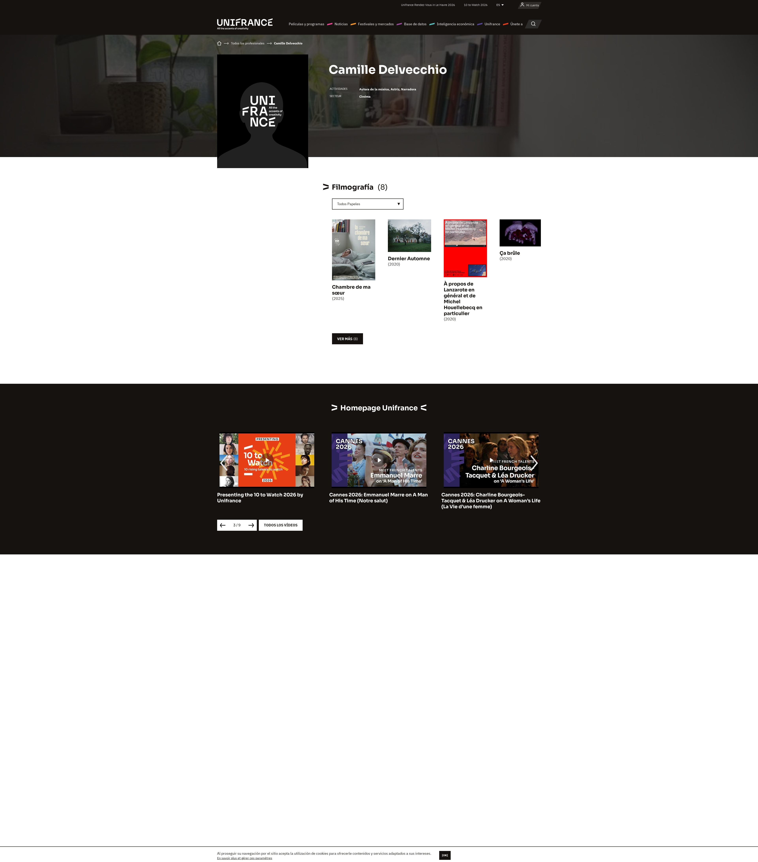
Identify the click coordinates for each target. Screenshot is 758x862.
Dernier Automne (409, 259)
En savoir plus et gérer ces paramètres (244, 858)
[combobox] (367, 204)
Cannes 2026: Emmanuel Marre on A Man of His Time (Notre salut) (266, 498)
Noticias (341, 24)
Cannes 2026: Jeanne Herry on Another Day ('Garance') (489, 498)
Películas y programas (306, 24)
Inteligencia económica (455, 24)
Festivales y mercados (376, 24)
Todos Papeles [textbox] (348, 204)
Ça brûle (510, 253)
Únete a (516, 24)
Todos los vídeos (280, 525)
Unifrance (492, 24)
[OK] (445, 855)
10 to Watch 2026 (476, 5)
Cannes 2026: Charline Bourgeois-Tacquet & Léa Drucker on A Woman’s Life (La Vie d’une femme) (378, 501)
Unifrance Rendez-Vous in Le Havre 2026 (428, 5)
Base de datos (415, 24)
